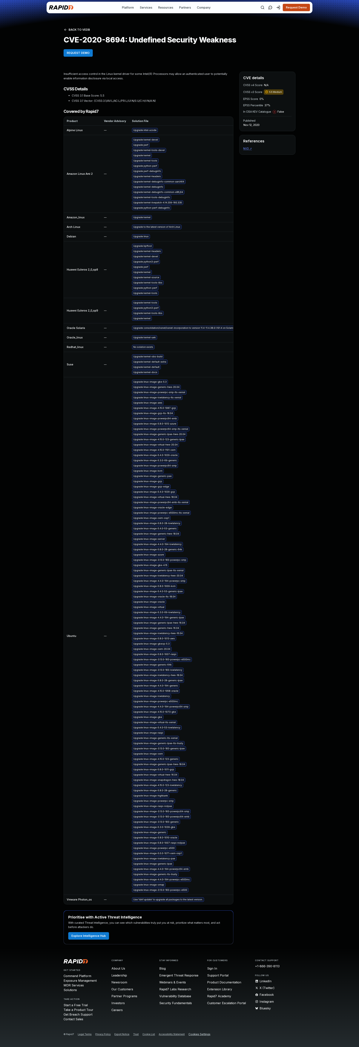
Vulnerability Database (175, 996)
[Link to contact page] (270, 7)
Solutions (70, 990)
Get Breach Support (78, 1014)
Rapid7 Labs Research (175, 989)
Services (146, 7)
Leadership (119, 975)
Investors (118, 1003)
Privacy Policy (103, 1034)
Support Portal (217, 975)
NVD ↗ (247, 148)
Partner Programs (124, 996)
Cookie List (148, 1034)
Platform (128, 7)
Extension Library (219, 989)
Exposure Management (80, 980)
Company (204, 7)
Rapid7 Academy (219, 996)
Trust (136, 1034)
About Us (118, 968)
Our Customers (122, 989)
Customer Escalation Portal (226, 1003)
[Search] (262, 7)
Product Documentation (224, 982)
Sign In (212, 968)
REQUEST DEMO (78, 53)
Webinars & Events (172, 982)
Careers (117, 1010)
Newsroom (119, 982)
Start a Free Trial (76, 1005)
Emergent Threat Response (178, 975)
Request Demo (296, 7)
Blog (162, 968)
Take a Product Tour (78, 1010)
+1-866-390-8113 (267, 966)
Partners (185, 7)
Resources (165, 7)
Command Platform (77, 976)
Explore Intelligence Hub (88, 936)
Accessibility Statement (172, 1034)
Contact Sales (73, 1019)
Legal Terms (85, 1034)
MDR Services (74, 985)
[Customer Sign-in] (278, 7)
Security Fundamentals (175, 1003)
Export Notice (121, 1034)
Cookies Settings (199, 1034)
